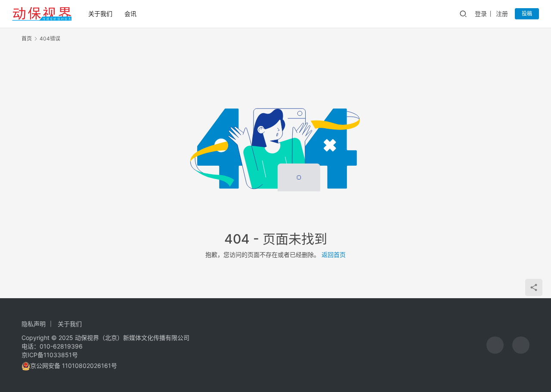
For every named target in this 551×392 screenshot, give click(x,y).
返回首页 (334, 254)
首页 (27, 38)
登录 (481, 13)
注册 (502, 13)
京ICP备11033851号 (50, 354)
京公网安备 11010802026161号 (73, 365)
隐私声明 (34, 323)
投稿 (527, 13)
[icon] (495, 345)
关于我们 (100, 13)
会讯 (130, 13)
